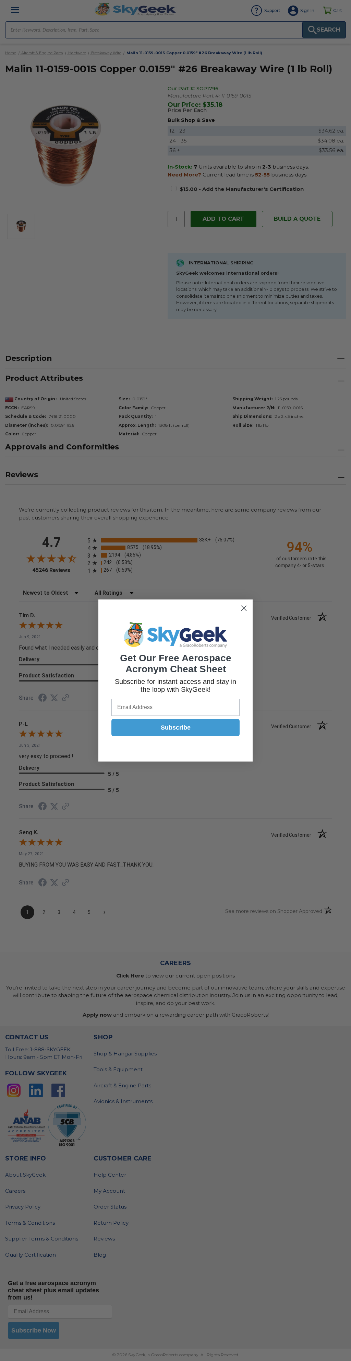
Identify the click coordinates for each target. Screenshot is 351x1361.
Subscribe (176, 727)
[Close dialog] (244, 608)
